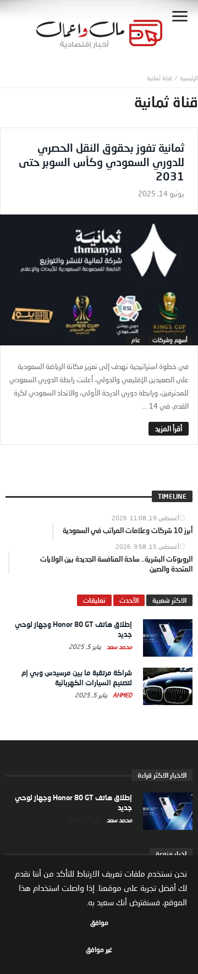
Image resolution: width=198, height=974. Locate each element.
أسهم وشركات (170, 339)
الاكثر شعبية (169, 600)
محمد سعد (118, 646)
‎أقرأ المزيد (168, 428)
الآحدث (129, 600)
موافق (99, 922)
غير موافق (99, 949)
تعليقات (94, 600)
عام (135, 339)
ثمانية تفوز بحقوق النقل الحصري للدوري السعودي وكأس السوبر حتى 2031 (101, 162)
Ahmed (121, 694)
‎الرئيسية (189, 77)
